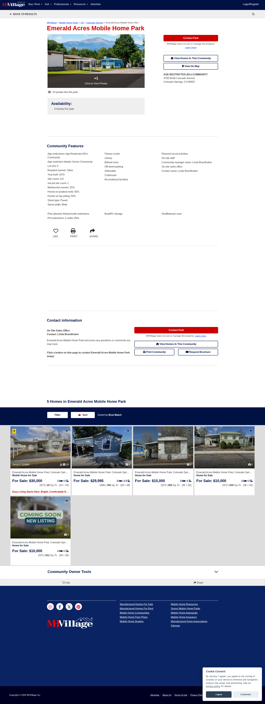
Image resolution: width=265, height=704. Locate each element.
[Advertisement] (190, 107)
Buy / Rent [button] (34, 4)
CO (82, 22)
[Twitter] (69, 606)
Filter (57, 415)
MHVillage (52, 22)
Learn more (190, 47)
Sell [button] (47, 4)
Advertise (95, 4)
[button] (23, 14)
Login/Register (251, 4)
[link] (254, 14)
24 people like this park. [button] (65, 92)
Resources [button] (80, 4)
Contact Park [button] (190, 38)
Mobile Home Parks (68, 22)
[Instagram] (50, 606)
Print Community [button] (156, 352)
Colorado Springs (94, 22)
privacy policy (213, 686)
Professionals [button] (61, 4)
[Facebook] (59, 606)
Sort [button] (84, 415)
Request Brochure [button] (199, 352)
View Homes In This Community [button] (192, 58)
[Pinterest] (78, 606)
